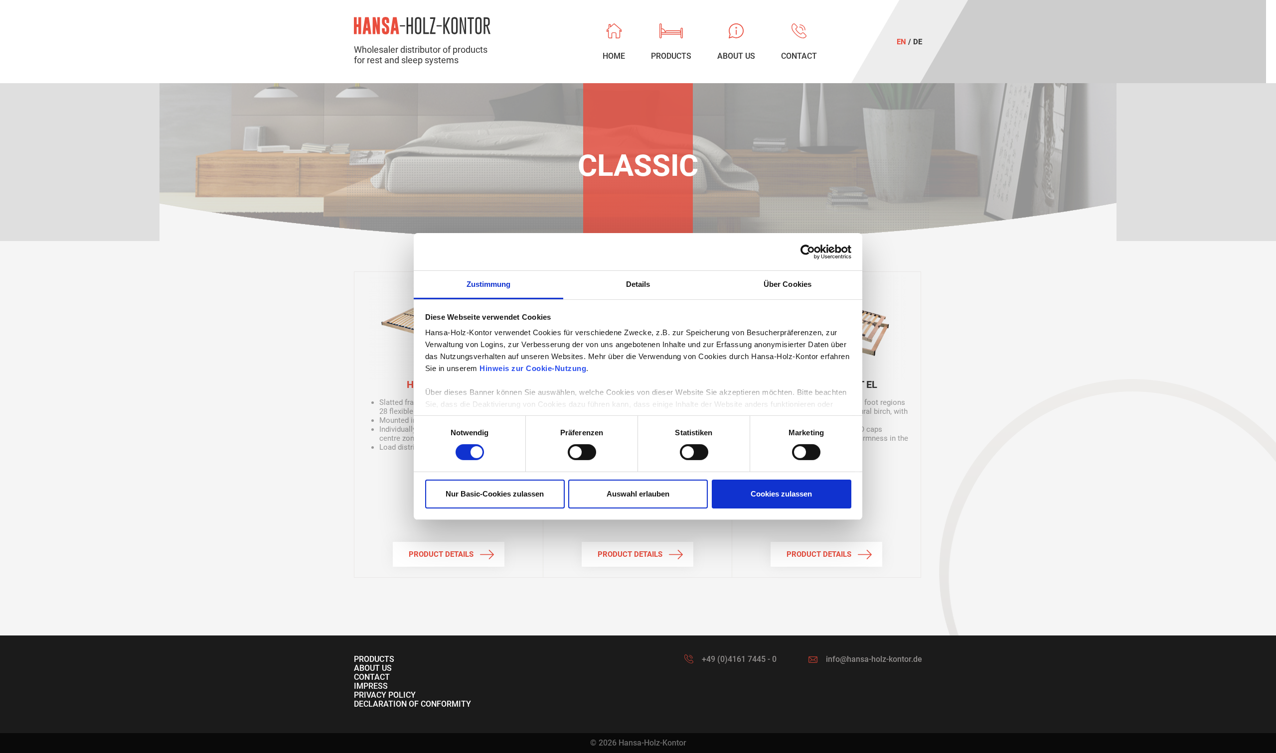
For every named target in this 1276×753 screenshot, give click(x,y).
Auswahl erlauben (638, 494)
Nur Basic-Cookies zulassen (495, 494)
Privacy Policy (385, 695)
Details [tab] (638, 284)
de (917, 41)
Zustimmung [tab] (489, 284)
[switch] (582, 452)
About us (373, 668)
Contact (372, 677)
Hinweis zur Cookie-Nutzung (532, 368)
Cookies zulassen (781, 494)
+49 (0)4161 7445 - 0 (739, 659)
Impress (371, 686)
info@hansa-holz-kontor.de (874, 659)
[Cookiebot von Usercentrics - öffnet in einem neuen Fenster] (807, 251)
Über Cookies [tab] (787, 284)
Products (374, 659)
